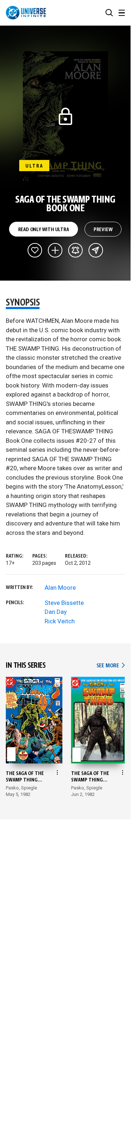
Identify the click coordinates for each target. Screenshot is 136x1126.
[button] (109, 12)
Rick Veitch (60, 621)
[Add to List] (55, 250)
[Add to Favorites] (35, 250)
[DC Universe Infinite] (26, 12)
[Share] (95, 250)
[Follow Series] (75, 250)
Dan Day (56, 611)
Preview (103, 229)
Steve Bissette (64, 602)
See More (110, 666)
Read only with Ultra (43, 229)
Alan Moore (60, 587)
